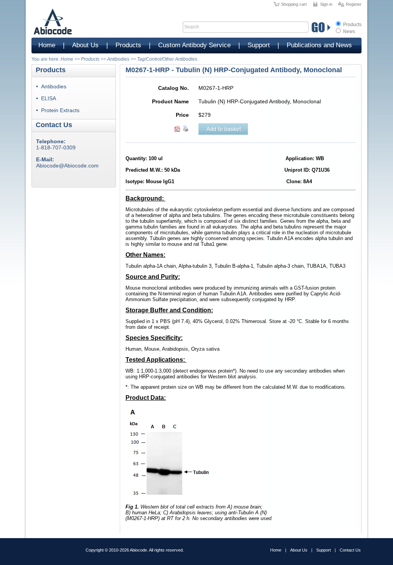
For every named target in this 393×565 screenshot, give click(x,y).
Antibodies (118, 59)
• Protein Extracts (57, 110)
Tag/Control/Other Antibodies (167, 59)
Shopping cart (294, 4)
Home (46, 45)
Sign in (326, 4)
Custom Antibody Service (194, 45)
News (348, 31)
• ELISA (46, 98)
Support (259, 45)
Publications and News (319, 45)
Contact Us (350, 550)
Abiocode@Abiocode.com (67, 165)
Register (354, 4)
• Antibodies (51, 86)
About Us (85, 45)
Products (352, 24)
